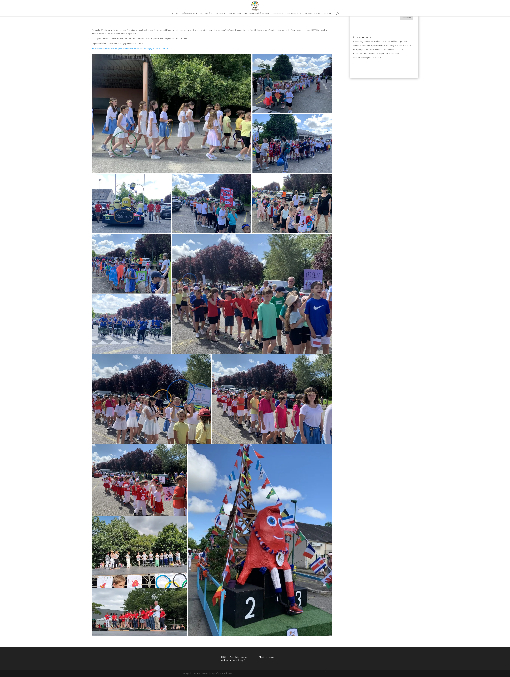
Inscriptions (235, 13)
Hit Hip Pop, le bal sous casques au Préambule (373, 49)
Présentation (188, 13)
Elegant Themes (200, 673)
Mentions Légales (266, 657)
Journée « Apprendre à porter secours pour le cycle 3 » (376, 45)
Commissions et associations (285, 13)
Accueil (175, 13)
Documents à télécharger (256, 13)
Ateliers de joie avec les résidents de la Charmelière (375, 41)
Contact (328, 13)
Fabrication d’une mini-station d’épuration (370, 53)
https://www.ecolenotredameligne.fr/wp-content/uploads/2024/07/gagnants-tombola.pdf (130, 48)
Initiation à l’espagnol (362, 57)
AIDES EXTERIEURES (313, 13)
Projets (219, 13)
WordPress (227, 673)
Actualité (205, 13)
